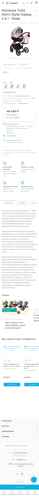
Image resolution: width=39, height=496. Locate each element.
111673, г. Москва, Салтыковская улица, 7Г (21, 465)
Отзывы (22, 203)
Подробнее (10, 132)
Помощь (5, 436)
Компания (6, 421)
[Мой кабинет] (31, 3)
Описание (8, 203)
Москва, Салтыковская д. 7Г (15, 142)
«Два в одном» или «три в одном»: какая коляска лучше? (15, 325)
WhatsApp (22, 474)
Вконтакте (17, 474)
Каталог (5, 426)
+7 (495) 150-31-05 (20, 453)
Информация (8, 431)
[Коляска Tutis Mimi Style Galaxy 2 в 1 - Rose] (19, 41)
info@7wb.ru (21, 460)
